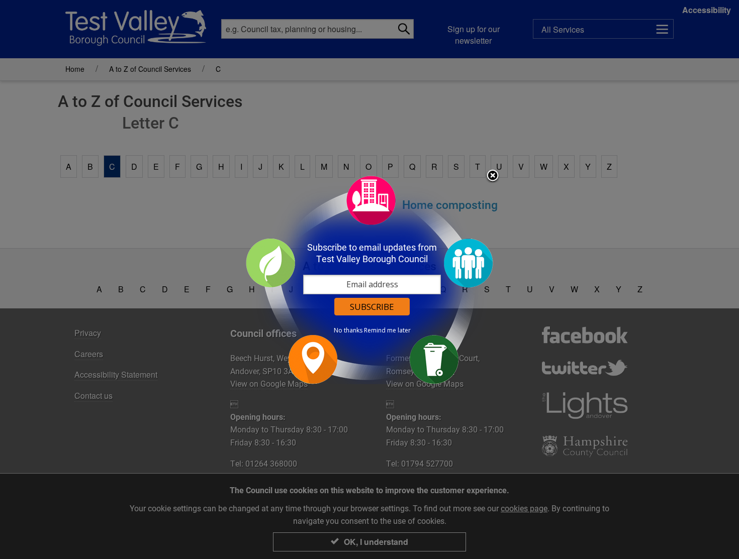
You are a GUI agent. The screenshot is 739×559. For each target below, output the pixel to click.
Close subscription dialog (492, 176)
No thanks (348, 330)
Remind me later (387, 330)
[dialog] (369, 279)
